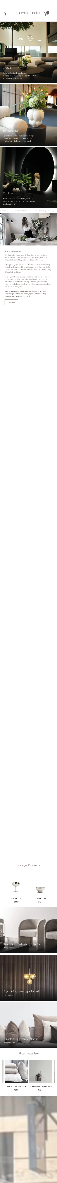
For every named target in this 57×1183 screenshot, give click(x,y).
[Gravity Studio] (28, 14)
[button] (4, 14)
